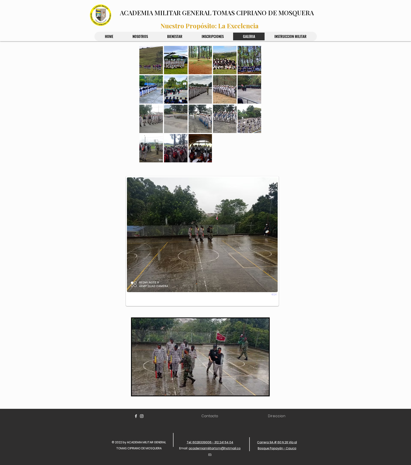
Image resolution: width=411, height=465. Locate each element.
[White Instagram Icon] (141, 416)
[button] (151, 60)
